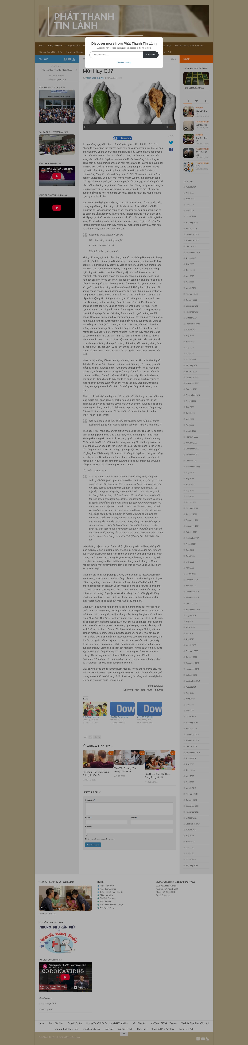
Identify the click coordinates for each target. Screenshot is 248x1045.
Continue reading (124, 62)
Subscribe (151, 55)
